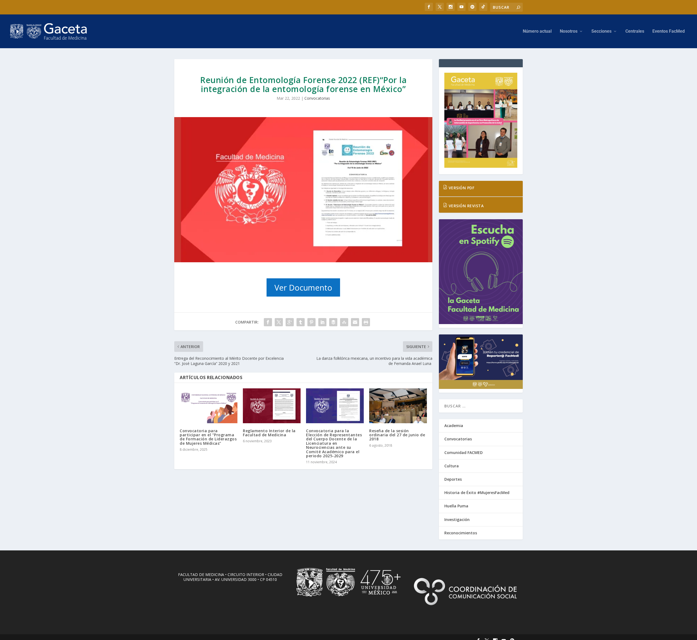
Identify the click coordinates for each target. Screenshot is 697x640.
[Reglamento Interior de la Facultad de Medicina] (272, 405)
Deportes (453, 479)
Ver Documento (303, 287)
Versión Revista (465, 205)
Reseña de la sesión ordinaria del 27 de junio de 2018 (397, 435)
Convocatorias (317, 98)
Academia (453, 425)
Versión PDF (460, 187)
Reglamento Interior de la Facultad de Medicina (269, 432)
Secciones (601, 31)
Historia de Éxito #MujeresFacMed (476, 492)
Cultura (451, 465)
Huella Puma (456, 505)
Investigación (457, 519)
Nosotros (568, 31)
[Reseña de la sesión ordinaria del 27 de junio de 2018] (398, 405)
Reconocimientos (460, 532)
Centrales (634, 31)
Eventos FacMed (668, 31)
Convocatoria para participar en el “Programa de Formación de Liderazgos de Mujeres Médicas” (208, 437)
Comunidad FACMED (463, 452)
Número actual (537, 31)
